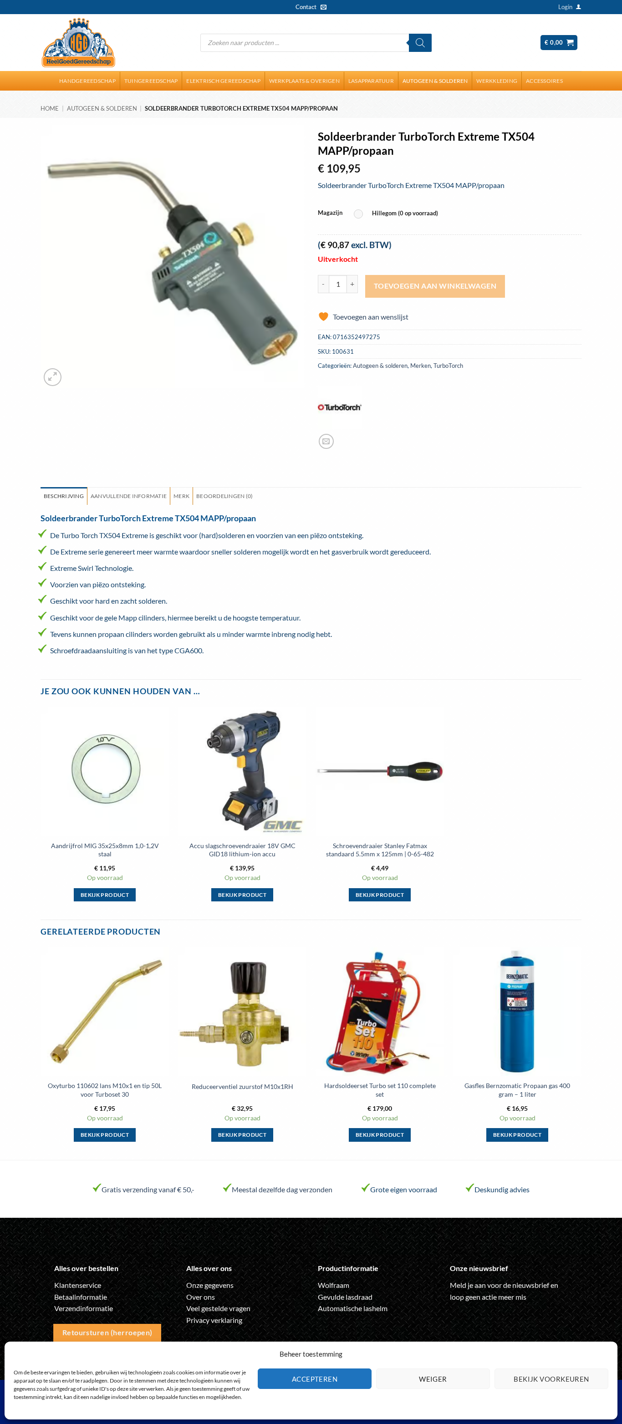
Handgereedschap (87, 80)
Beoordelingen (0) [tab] (224, 496)
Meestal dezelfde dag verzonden (282, 1189)
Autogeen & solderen (435, 80)
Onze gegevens (210, 1285)
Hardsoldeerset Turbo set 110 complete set (380, 1090)
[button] (565, 7)
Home (50, 108)
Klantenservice (77, 1285)
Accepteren (315, 1379)
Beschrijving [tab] (64, 496)
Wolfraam (333, 1285)
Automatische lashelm (352, 1308)
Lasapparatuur (371, 80)
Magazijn (330, 213)
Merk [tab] (181, 496)
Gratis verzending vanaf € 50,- (148, 1189)
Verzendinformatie (83, 1308)
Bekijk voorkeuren (551, 1379)
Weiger (433, 1379)
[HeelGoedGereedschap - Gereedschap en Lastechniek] (78, 43)
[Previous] (41, 1052)
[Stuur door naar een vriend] (326, 441)
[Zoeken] (420, 43)
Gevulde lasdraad (345, 1296)
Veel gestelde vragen (218, 1308)
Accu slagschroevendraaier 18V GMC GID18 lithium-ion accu (242, 850)
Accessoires (544, 80)
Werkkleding (496, 80)
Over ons (200, 1296)
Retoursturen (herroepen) (107, 1332)
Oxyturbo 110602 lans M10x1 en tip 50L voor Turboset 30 (105, 1090)
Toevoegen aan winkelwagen (435, 286)
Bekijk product (105, 895)
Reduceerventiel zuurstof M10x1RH (242, 1086)
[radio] (398, 214)
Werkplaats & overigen (304, 80)
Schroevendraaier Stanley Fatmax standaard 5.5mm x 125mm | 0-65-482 (380, 850)
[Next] (581, 1052)
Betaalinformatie (80, 1296)
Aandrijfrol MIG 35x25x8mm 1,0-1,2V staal (105, 850)
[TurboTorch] (340, 407)
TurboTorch (448, 365)
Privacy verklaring (214, 1320)
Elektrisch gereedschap (223, 80)
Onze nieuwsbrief (479, 1268)
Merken (420, 365)
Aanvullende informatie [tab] (129, 496)
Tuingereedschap (151, 80)
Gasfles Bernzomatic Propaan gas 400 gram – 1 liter (517, 1090)
